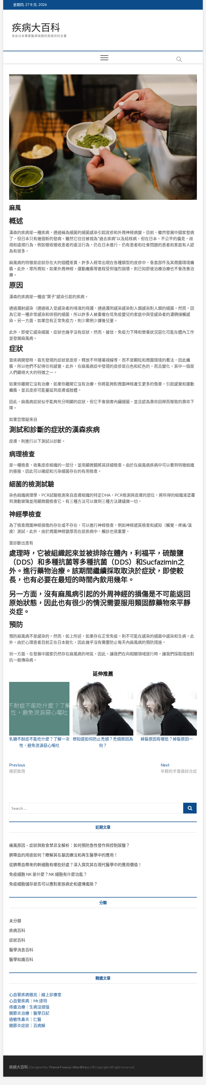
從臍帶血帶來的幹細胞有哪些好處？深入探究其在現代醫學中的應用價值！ (75, 864)
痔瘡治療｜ (19, 1006)
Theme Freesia (60, 1067)
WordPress (81, 1067)
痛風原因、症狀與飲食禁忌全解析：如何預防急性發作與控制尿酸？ (69, 845)
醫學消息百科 (21, 949)
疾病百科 (17, 930)
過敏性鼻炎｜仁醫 (25, 1019)
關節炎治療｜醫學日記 (29, 1013)
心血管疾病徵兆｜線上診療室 (35, 994)
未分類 (15, 920)
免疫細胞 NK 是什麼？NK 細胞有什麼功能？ (48, 874)
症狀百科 (17, 940)
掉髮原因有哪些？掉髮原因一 (167, 738)
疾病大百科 (36, 28)
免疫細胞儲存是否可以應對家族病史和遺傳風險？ (53, 883)
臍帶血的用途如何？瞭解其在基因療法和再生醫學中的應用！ (63, 854)
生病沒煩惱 (39, 1006)
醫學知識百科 (21, 959)
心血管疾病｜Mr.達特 (28, 1000)
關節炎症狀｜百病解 (27, 1025)
